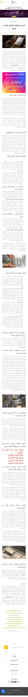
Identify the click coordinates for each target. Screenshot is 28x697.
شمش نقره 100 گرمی (16, 460)
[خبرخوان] (12, 674)
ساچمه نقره (6, 98)
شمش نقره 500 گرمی (15, 455)
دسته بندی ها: (19, 613)
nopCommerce (17, 690)
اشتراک (6, 647)
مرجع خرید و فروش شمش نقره (14, 625)
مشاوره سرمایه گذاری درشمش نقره (14, 619)
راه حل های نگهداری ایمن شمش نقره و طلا (14, 623)
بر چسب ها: (21, 610)
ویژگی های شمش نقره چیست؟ (14, 621)
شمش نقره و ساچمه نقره (11, 613)
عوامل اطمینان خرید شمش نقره (14, 617)
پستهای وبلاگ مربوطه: (14, 615)
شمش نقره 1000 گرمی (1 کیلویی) (12, 451)
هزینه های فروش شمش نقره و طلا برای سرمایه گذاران (14, 627)
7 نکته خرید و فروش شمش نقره (13, 611)
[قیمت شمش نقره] (14, 82)
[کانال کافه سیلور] (14, 14)
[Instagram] (15, 674)
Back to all (13, 21)
